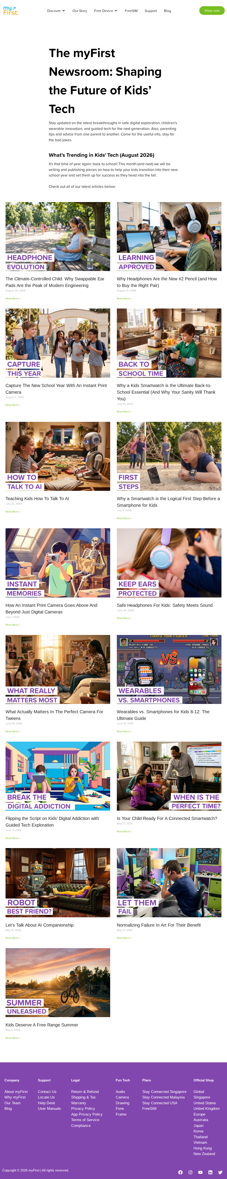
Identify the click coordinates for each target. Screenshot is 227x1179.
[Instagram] (190, 1172)
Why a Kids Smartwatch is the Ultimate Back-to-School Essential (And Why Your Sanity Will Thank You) (166, 392)
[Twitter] (220, 1172)
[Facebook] (180, 1172)
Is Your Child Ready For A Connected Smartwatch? (167, 818)
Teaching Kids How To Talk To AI (37, 498)
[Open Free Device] (116, 10)
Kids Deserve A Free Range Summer (42, 1024)
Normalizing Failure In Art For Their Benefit (159, 925)
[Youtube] (200, 1172)
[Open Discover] (63, 10)
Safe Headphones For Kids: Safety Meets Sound (165, 605)
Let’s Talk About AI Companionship (40, 925)
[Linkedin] (210, 1172)
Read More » (13, 298)
